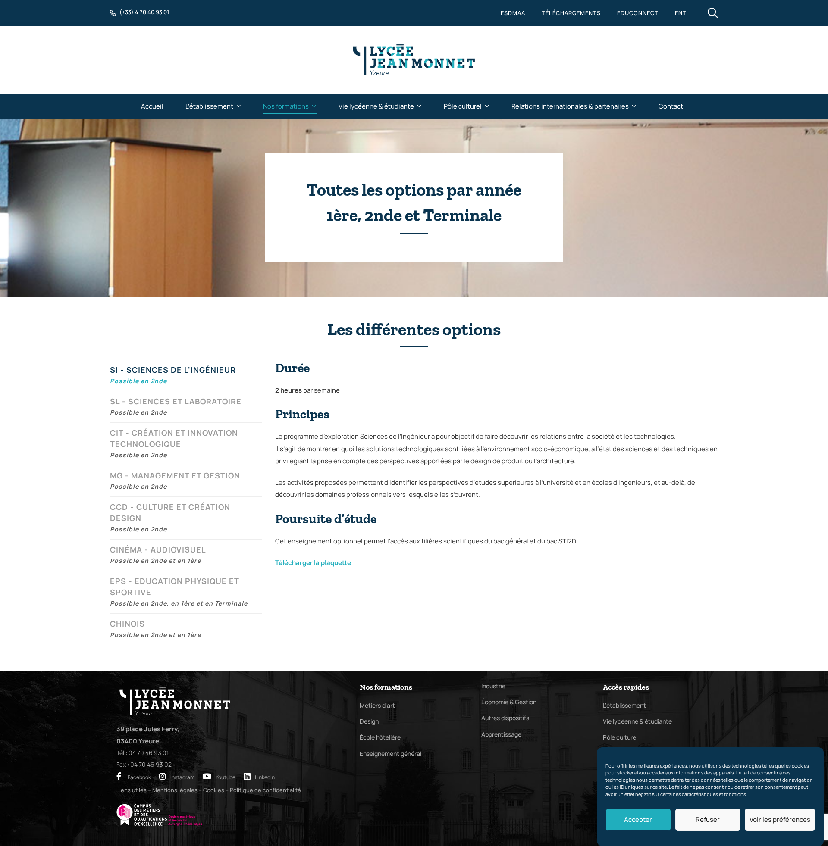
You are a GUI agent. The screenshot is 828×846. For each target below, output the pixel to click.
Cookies (213, 790)
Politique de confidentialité (265, 790)
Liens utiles (131, 790)
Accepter (638, 819)
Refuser (708, 819)
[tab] (186, 375)
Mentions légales (175, 790)
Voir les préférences (780, 819)
